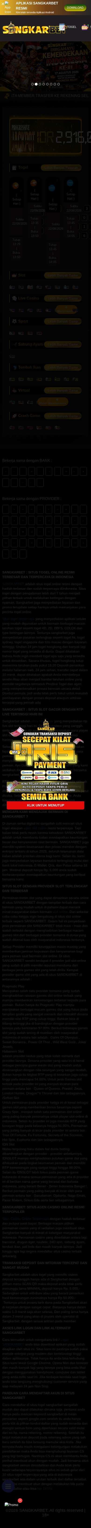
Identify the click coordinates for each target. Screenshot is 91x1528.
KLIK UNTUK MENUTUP (45, 805)
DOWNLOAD (75, 7)
